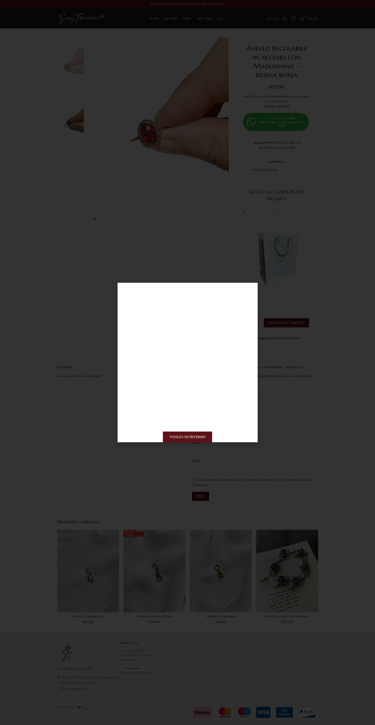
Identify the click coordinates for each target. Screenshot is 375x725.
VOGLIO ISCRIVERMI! (187, 437)
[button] (250, 290)
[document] (187, 362)
